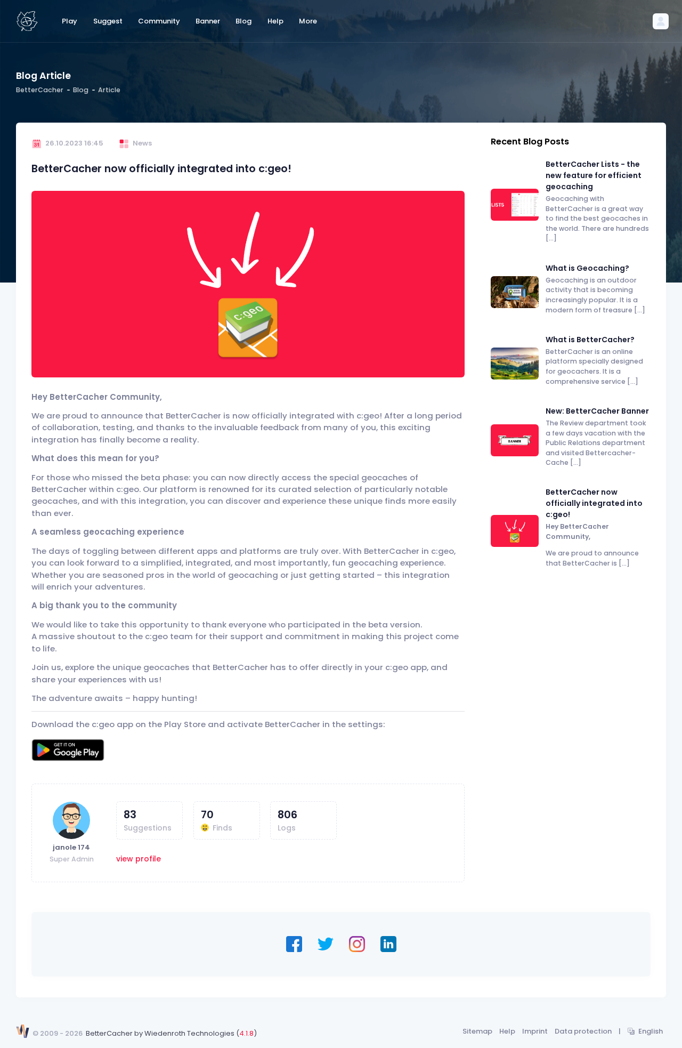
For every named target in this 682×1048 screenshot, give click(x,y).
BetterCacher (39, 89)
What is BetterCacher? (590, 339)
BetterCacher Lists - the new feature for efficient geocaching (594, 175)
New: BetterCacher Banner (597, 411)
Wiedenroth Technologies (189, 1033)
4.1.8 (246, 1033)
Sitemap (477, 1031)
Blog (80, 89)
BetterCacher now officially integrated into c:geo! (594, 503)
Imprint (535, 1031)
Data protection (583, 1031)
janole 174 (71, 847)
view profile (138, 858)
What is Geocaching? (587, 268)
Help (507, 1031)
